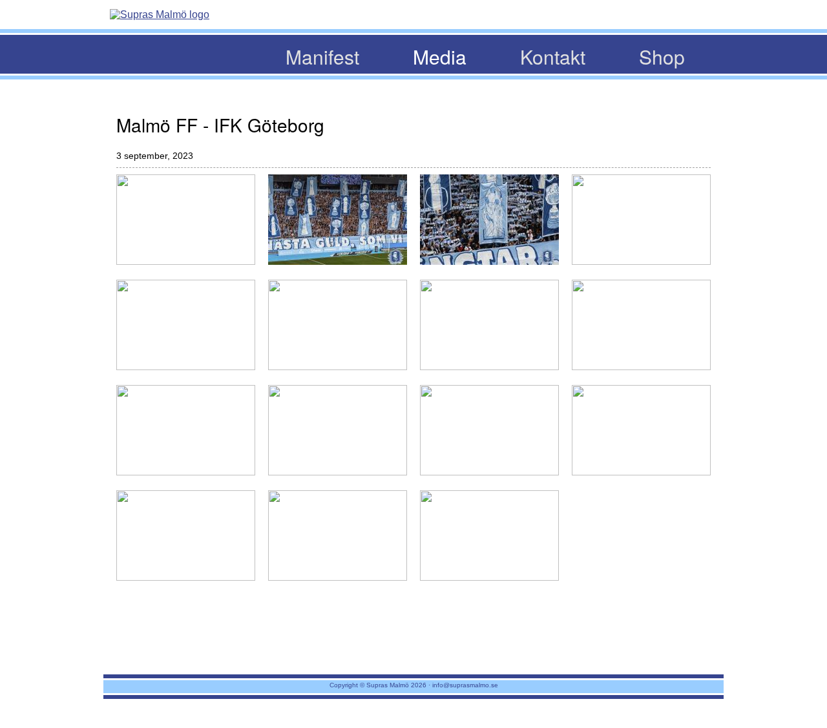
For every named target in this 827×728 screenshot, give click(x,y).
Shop (662, 56)
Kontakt (552, 56)
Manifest (322, 56)
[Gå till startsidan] (159, 15)
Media (439, 56)
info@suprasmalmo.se (465, 685)
